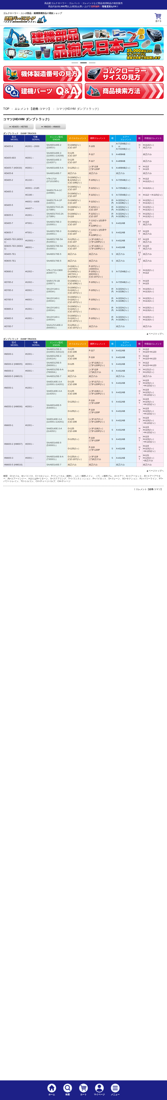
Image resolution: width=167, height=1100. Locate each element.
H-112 (146, 145)
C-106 (74, 182)
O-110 (71, 209)
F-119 (95, 369)
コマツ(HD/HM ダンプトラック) (26, 119)
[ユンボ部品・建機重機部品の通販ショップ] (25, 22)
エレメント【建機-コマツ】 (33, 108)
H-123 (153, 352)
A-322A (120, 200)
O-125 (71, 153)
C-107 (74, 147)
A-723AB (120, 149)
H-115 (146, 169)
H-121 (146, 369)
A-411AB (120, 223)
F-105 (92, 146)
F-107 (92, 266)
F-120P (96, 169)
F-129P (92, 226)
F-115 (92, 188)
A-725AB (120, 180)
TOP (6, 108)
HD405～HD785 (20, 126)
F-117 (92, 154)
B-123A (71, 180)
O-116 (71, 266)
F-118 (95, 166)
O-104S (72, 145)
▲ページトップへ (155, 334)
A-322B (120, 203)
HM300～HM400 (52, 126)
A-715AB (120, 143)
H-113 (146, 203)
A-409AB (120, 154)
